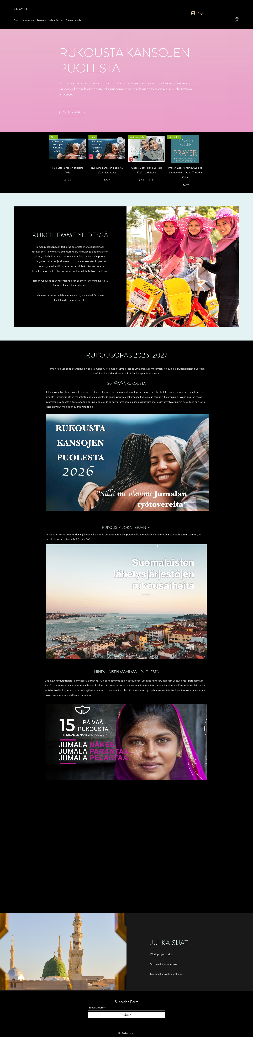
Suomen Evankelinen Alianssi (166, 973)
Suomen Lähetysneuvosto (164, 964)
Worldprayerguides (161, 954)
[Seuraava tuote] (209, 149)
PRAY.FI (20, 9)
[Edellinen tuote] (44, 149)
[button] (237, 19)
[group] (126, 161)
